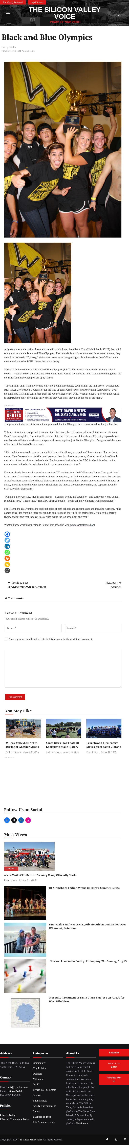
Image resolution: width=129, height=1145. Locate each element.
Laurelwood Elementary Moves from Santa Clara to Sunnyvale (103, 746)
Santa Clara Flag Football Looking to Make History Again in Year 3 (62, 746)
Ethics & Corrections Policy (15, 1119)
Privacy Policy (7, 1115)
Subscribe (114, 1052)
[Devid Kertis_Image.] (62, 414)
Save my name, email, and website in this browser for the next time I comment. (51, 639)
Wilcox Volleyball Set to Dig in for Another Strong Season (22, 746)
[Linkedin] (7, 546)
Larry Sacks (9, 47)
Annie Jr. (116, 586)
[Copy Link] (7, 564)
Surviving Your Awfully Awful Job (27, 586)
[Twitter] (7, 540)
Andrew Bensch (13, 752)
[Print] (7, 558)
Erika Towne (92, 752)
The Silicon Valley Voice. (30, 1139)
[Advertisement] (64, 782)
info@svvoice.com (18, 1087)
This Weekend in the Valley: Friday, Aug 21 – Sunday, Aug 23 (88, 961)
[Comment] (7, 570)
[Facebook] (7, 534)
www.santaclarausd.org (82, 524)
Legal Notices (37, 2)
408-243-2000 (15, 1091)
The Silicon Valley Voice (65, 13)
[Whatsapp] (7, 552)
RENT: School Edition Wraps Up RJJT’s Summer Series (84, 888)
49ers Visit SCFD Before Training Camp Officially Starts (40, 875)
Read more (82, 1123)
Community (11, 869)
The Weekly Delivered (13, 2)
